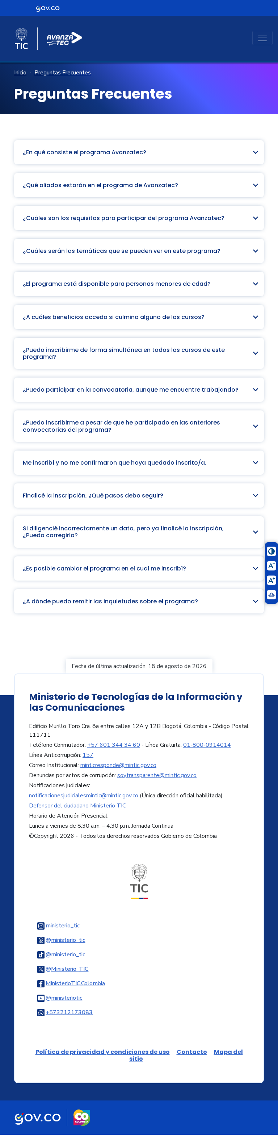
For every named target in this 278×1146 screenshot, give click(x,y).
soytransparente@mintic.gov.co (157, 775)
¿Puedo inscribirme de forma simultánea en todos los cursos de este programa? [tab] (124, 353)
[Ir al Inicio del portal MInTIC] (139, 881)
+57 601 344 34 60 (113, 745)
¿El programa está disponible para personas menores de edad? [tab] (117, 284)
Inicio (20, 73)
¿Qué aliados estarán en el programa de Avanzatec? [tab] (100, 185)
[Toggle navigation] (262, 38)
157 (88, 755)
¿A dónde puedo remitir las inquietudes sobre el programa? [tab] (110, 601)
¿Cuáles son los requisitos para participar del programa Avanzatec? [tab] (123, 218)
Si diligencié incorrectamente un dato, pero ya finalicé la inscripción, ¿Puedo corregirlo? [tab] (123, 531)
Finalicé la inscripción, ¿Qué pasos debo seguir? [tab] (93, 495)
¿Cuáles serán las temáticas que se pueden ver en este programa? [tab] (121, 251)
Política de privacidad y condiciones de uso (102, 1052)
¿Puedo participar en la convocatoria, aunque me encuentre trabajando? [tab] (131, 389)
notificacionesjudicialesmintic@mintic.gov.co (83, 796)
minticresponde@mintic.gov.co (118, 765)
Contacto (192, 1052)
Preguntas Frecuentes (62, 73)
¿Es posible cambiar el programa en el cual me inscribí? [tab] (104, 568)
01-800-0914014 (207, 745)
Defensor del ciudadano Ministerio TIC (77, 806)
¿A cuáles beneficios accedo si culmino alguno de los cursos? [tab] (114, 317)
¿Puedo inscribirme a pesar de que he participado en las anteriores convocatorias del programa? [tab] (121, 426)
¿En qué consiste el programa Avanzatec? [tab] (84, 152)
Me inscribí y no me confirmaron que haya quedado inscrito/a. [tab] (114, 462)
